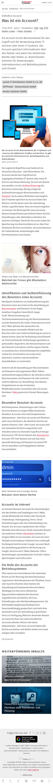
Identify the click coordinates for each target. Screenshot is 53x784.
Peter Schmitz (25, 31)
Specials (5, 9)
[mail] (34, 781)
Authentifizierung (31, 185)
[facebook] (3, 781)
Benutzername (9, 308)
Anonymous (43, 435)
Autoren (26, 753)
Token (15, 392)
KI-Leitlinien (43, 751)
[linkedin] (27, 781)
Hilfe (27, 746)
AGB (22, 746)
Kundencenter (15, 748)
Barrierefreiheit (10, 751)
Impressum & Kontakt (28, 751)
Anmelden (47, 3)
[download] (42, 780)
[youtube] (37, 733)
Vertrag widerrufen (39, 746)
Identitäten (28, 533)
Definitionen (13, 9)
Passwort (6, 196)
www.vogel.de (33, 770)
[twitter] (10, 781)
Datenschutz (38, 748)
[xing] (18, 780)
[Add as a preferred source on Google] (26, 739)
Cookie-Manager (12, 746)
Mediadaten (27, 748)
